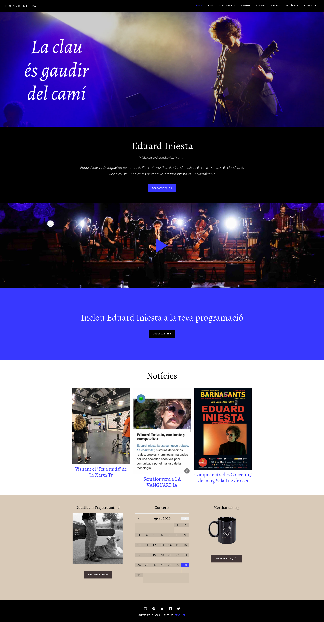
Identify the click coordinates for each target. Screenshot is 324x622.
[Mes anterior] (139, 518)
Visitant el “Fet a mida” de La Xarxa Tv (101, 472)
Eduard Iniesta (20, 6)
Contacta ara (162, 334)
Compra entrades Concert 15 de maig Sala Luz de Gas (223, 478)
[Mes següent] (185, 518)
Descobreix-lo (162, 188)
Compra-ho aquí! (226, 558)
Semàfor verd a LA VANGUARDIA (162, 482)
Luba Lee (180, 615)
